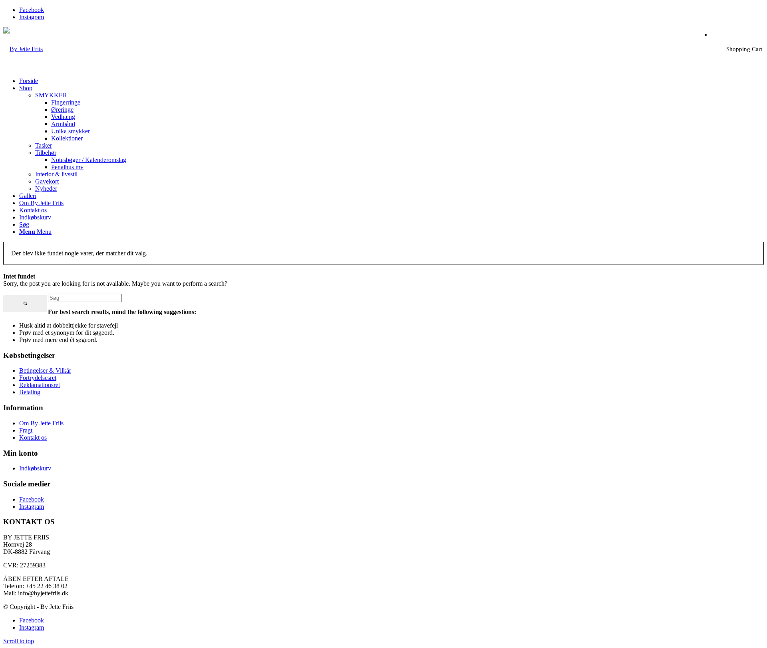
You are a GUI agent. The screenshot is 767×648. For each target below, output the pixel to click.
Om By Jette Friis (41, 423)
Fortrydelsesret (37, 377)
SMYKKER (51, 95)
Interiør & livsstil (56, 174)
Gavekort (47, 181)
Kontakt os (33, 437)
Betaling (29, 392)
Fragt (25, 430)
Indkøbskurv (35, 468)
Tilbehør (45, 152)
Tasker (43, 145)
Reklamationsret (39, 384)
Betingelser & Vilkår (45, 370)
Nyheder (46, 188)
